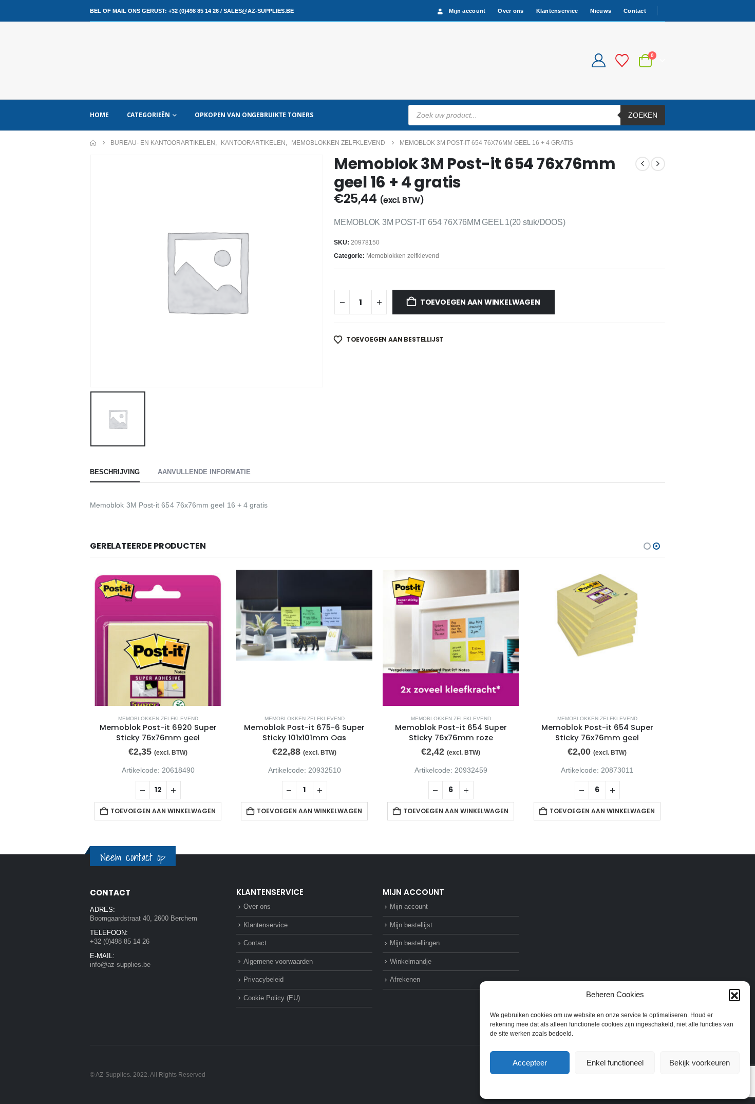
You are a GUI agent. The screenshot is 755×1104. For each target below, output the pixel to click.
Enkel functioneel (615, 1062)
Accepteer (530, 1062)
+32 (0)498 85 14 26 (193, 11)
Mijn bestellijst (411, 925)
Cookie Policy (591, 1085)
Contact (635, 11)
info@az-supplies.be (120, 964)
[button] (734, 994)
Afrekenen (405, 979)
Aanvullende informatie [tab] (204, 472)
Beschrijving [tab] (115, 472)
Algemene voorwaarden (278, 961)
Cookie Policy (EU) (271, 998)
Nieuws (600, 11)
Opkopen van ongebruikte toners (254, 114)
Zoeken (642, 115)
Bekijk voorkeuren (699, 1062)
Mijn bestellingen (415, 943)
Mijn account (467, 11)
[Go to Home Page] (93, 142)
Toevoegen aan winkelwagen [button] (163, 811)
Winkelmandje (410, 961)
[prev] (642, 164)
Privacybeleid (634, 1085)
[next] (658, 164)
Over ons (510, 11)
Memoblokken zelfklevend (402, 255)
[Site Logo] (128, 60)
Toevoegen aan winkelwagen (480, 302)
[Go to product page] (158, 638)
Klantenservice (557, 11)
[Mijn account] (598, 60)
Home (99, 114)
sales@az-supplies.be (258, 11)
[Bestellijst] (622, 60)
